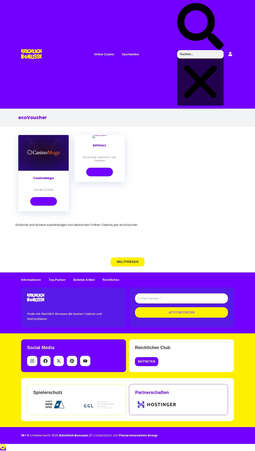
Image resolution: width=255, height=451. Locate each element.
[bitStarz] (99, 135)
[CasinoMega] (43, 170)
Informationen (31, 279)
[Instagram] (32, 361)
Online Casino (104, 54)
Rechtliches (110, 279)
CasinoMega (43, 178)
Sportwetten (130, 54)
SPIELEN (43, 201)
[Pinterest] (72, 361)
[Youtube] (85, 361)
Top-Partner (57, 279)
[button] (105, 54)
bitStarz (99, 145)
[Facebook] (45, 361)
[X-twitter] (59, 361)
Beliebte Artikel (84, 279)
